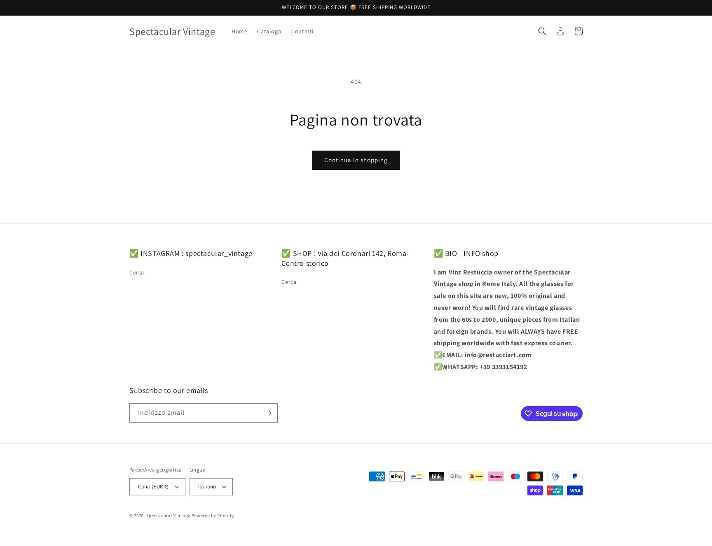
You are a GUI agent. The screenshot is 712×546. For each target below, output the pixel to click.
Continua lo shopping (356, 160)
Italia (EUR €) (153, 486)
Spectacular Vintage (168, 515)
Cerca (136, 272)
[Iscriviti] (268, 413)
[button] (542, 31)
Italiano (207, 486)
